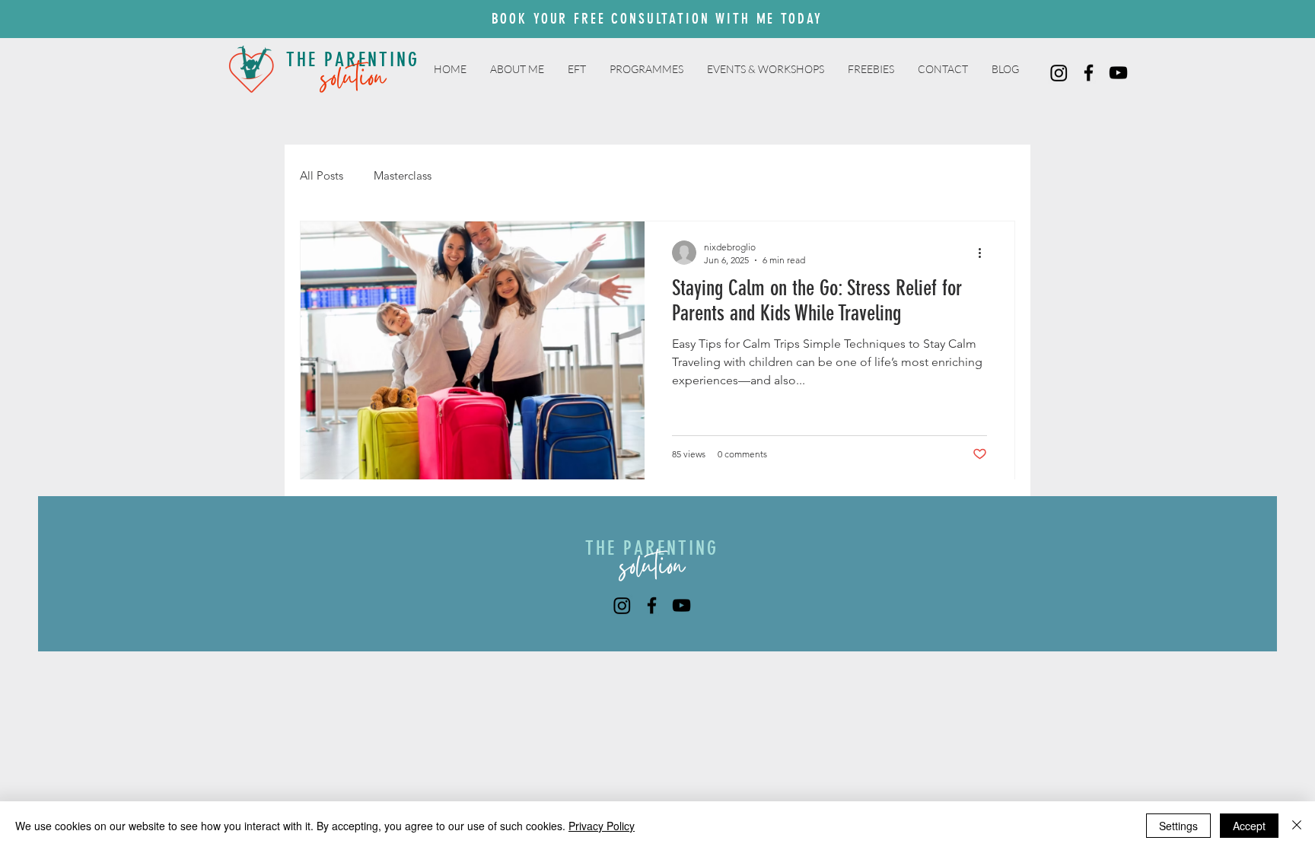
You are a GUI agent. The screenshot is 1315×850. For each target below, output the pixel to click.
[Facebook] (1089, 73)
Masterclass (402, 175)
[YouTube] (1118, 73)
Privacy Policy (601, 825)
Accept (1249, 825)
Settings (1178, 825)
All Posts (321, 175)
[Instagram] (1059, 73)
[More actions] (985, 253)
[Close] (1297, 825)
